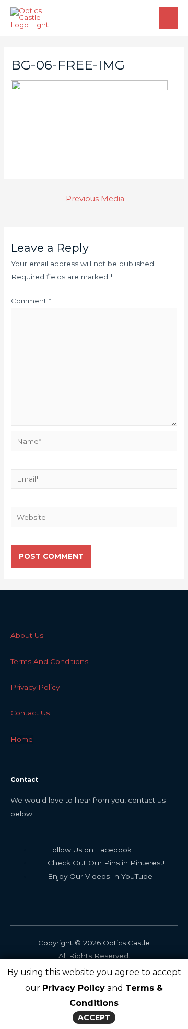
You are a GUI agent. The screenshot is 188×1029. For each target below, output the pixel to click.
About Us (26, 635)
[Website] (94, 518)
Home (21, 739)
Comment (31, 300)
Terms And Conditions (49, 661)
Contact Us (30, 712)
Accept (94, 1017)
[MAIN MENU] (168, 18)
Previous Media (95, 198)
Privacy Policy (73, 988)
